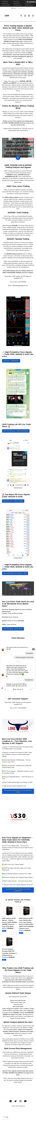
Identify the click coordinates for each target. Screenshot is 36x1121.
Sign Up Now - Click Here (13, 628)
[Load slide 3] (17, 689)
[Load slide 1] (13, 689)
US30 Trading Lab (20, 1106)
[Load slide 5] (20, 689)
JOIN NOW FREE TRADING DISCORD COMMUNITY (18, 890)
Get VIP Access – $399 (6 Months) (16, 431)
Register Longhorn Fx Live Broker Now (18, 791)
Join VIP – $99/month (11, 360)
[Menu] (33, 16)
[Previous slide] (5, 689)
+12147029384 (21, 282)
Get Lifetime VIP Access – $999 (15, 573)
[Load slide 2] (15, 689)
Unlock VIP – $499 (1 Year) (13, 501)
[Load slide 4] (18, 689)
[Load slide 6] (22, 689)
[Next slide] (31, 689)
